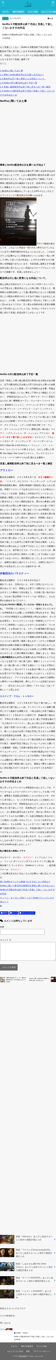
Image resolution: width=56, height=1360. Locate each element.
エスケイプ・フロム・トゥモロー (17, 696)
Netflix (5, 18)
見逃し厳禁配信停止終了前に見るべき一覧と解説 (25, 87)
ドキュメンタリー (27, 913)
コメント (5, 940)
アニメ (14, 913)
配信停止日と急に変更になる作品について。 (23, 79)
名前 (2, 927)
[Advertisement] (28, 133)
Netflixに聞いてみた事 (11, 70)
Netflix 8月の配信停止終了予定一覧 (18, 83)
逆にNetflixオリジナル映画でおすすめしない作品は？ (25, 881)
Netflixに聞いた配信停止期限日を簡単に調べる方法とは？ (27, 885)
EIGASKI (22, 1356)
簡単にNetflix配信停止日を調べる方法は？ (22, 74)
